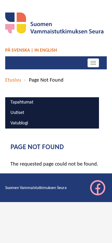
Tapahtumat (21, 102)
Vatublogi (19, 123)
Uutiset (17, 112)
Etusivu (13, 80)
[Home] (56, 23)
